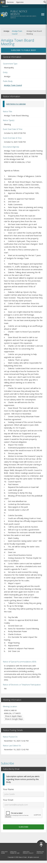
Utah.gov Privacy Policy (28, 852)
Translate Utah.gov (40, 852)
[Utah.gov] (3, 2)
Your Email (8, 800)
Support (5, 6)
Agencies (20, 2)
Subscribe (23, 827)
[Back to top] (41, 844)
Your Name (8, 789)
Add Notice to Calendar (16, 104)
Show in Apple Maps (13, 716)
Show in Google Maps (14, 719)
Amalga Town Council (17, 32)
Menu (42, 14)
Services (10, 2)
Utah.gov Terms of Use (15, 852)
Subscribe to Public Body (23, 50)
